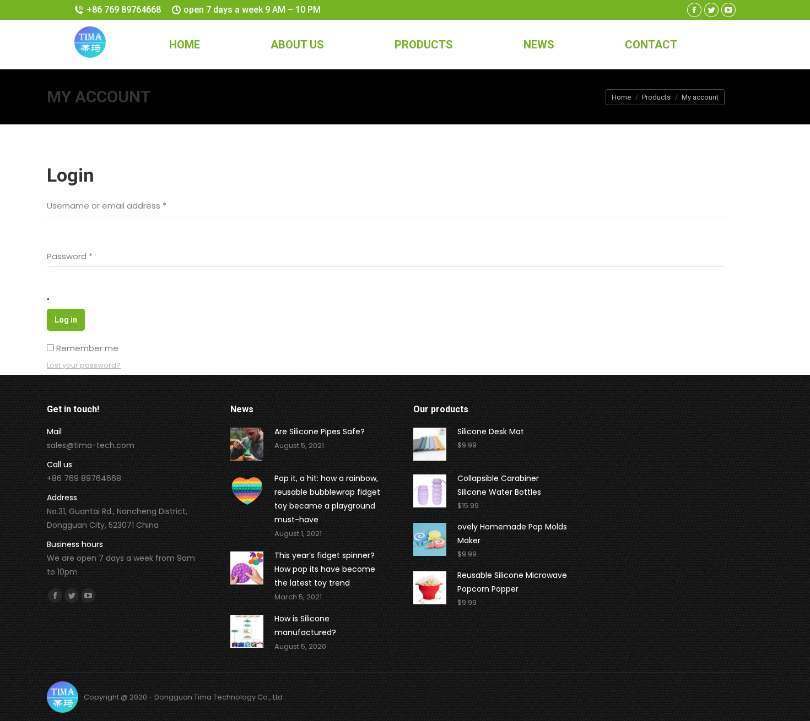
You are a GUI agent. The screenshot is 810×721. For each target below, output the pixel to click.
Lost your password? (84, 365)
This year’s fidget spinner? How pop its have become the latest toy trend (324, 569)
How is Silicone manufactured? (305, 625)
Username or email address (106, 205)
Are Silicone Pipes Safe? (319, 431)
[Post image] (246, 444)
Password (70, 256)
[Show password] (48, 299)
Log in (66, 319)
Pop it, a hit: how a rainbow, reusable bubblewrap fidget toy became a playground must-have (327, 499)
